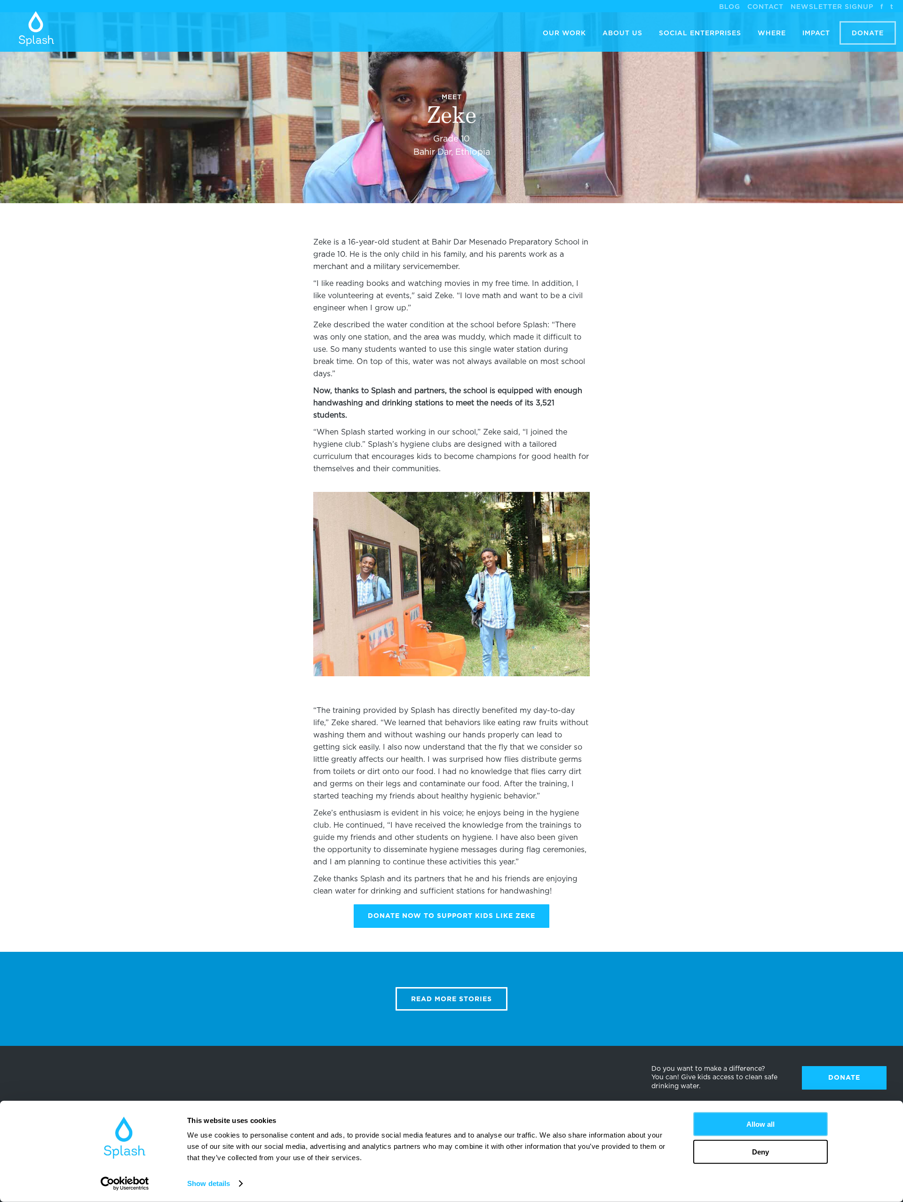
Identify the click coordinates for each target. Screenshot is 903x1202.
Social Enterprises (700, 33)
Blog (729, 7)
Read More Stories (451, 999)
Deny (760, 1151)
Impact (816, 33)
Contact (765, 7)
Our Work (564, 33)
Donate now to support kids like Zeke (451, 916)
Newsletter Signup (832, 7)
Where (772, 33)
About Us (622, 33)
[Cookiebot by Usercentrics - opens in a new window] (125, 1184)
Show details (208, 1183)
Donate (868, 33)
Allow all (760, 1124)
